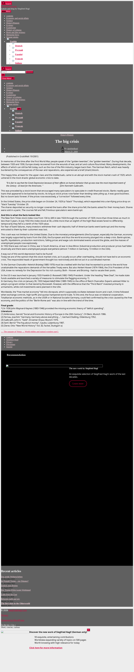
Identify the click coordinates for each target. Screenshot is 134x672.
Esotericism (11, 28)
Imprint (9, 347)
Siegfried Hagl (12, 340)
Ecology (9, 25)
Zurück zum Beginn (9, 585)
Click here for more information (45, 647)
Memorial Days (12, 35)
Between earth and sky (10, 599)
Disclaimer (10, 344)
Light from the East (9, 594)
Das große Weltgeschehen (12, 577)
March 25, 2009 (71, 152)
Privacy (9, 342)
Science (9, 21)
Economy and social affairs (17, 18)
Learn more (77, 383)
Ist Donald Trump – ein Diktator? (15, 581)
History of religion (13, 30)
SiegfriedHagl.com (9, 6)
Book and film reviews (15, 32)
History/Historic (12, 23)
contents (9, 16)
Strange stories (12, 37)
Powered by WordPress (12, 620)
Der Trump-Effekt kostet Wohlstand (16, 590)
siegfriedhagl (72, 148)
